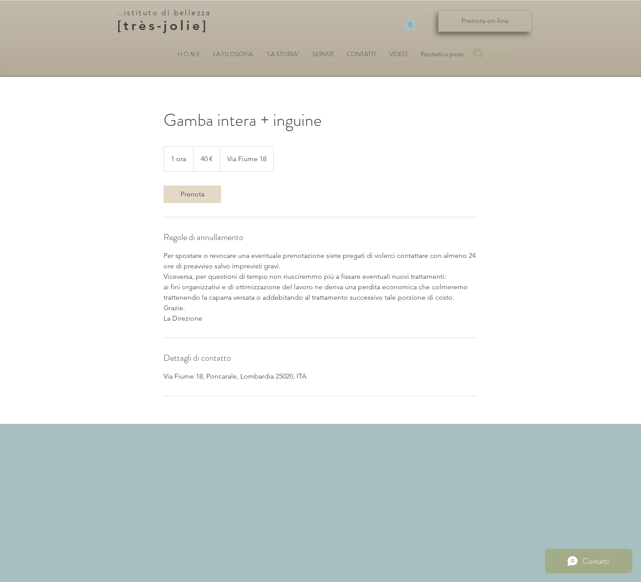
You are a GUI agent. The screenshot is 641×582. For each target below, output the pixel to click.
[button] (410, 22)
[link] (192, 194)
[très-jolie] (162, 26)
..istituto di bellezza (164, 12)
